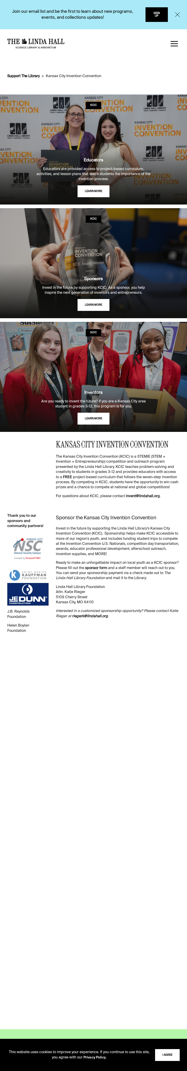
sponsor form (96, 568)
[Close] (177, 14)
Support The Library (23, 76)
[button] (174, 43)
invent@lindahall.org (143, 496)
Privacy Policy (94, 1057)
